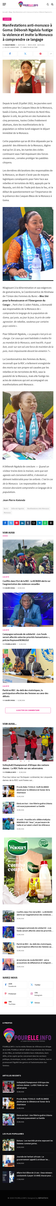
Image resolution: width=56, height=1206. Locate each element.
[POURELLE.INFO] (28, 4)
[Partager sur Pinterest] (40, 53)
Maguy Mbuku (10, 45)
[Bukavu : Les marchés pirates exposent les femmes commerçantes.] (8, 1145)
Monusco (7, 513)
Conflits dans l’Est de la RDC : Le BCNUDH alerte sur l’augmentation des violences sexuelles (26, 583)
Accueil (5, 12)
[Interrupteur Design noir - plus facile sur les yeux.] (47, 4)
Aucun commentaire (12, 47)
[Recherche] (52, 4)
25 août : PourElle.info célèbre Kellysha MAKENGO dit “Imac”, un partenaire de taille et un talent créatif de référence (33, 822)
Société (7, 19)
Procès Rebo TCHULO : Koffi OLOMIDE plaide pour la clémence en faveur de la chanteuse (33, 790)
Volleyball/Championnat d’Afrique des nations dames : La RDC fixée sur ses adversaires (26, 766)
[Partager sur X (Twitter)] (25, 53)
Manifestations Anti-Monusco (38, 508)
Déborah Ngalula (17, 508)
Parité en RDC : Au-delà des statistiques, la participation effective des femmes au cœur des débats (25, 693)
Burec (6, 508)
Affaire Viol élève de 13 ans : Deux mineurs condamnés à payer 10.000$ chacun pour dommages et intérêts (34, 1175)
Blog (10, 12)
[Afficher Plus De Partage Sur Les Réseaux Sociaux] (50, 53)
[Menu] (4, 4)
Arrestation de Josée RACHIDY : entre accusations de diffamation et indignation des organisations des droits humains (35, 963)
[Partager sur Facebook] (10, 53)
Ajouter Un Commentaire (28, 710)
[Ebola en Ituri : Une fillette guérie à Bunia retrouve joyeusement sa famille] (8, 808)
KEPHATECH (43, 1198)
